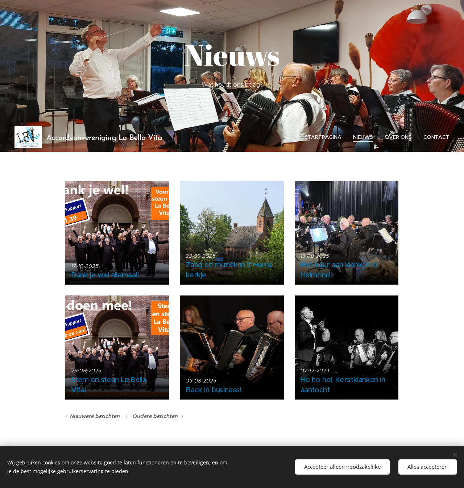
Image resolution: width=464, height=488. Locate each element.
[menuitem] (325, 137)
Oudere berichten (155, 416)
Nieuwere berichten (95, 416)
